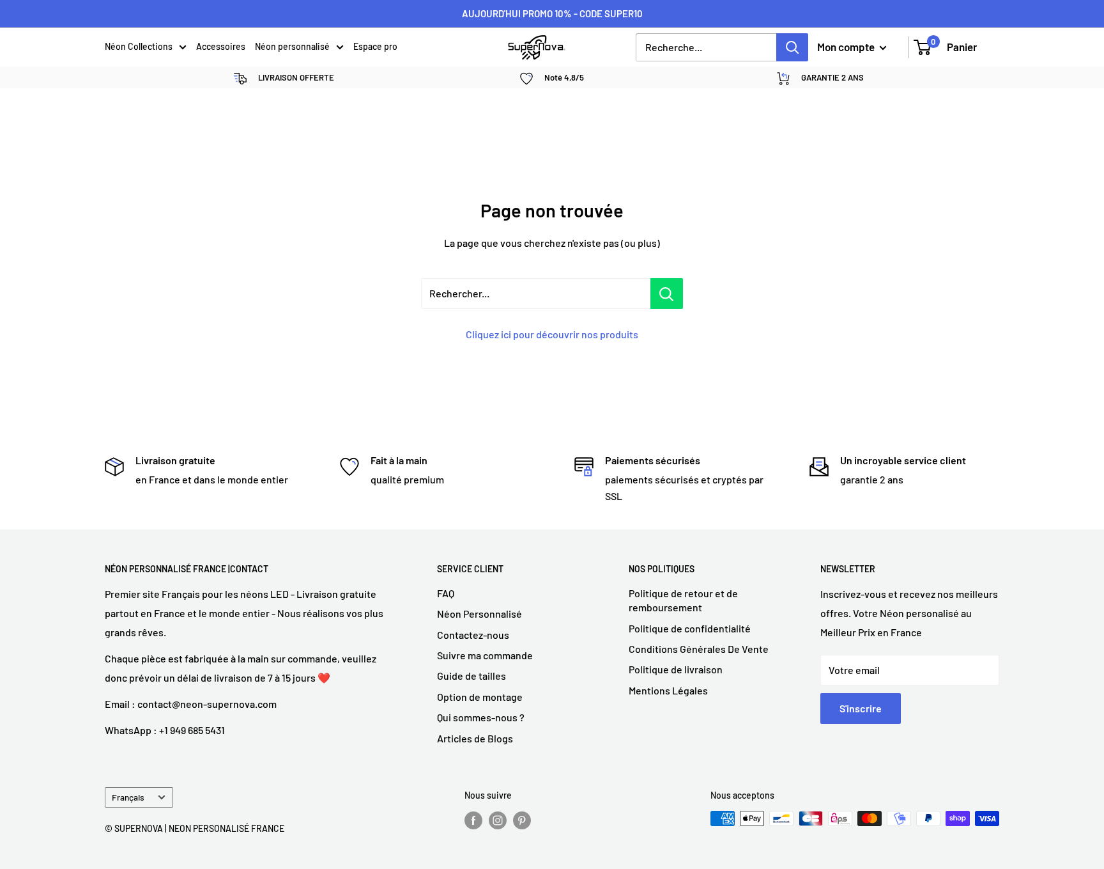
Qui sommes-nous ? (481, 717)
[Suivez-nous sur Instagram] (498, 820)
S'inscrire (860, 708)
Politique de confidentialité (690, 628)
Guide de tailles (471, 675)
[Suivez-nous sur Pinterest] (522, 820)
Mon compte (847, 46)
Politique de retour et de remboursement (683, 600)
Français (128, 797)
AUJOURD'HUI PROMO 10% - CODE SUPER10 (552, 13)
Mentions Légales (668, 690)
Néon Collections (138, 46)
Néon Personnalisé (479, 613)
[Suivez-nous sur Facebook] (473, 820)
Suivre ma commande (485, 655)
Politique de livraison (676, 669)
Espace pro (375, 46)
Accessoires (220, 46)
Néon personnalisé (292, 46)
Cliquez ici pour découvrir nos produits (552, 334)
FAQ (445, 593)
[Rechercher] (792, 47)
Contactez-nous (473, 635)
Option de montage (480, 697)
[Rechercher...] (666, 293)
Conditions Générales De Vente (699, 649)
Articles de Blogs (475, 738)
